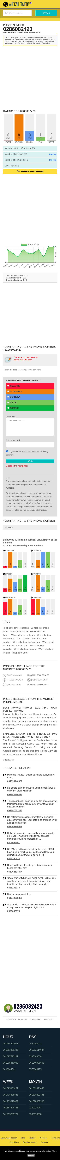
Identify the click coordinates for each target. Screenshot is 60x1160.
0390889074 (11, 1019)
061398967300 (36, 1101)
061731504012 (36, 1019)
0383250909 (48, 1019)
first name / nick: (13, 440)
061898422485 (36, 1095)
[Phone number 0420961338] (43, 567)
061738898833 (10, 1095)
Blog (23, 1138)
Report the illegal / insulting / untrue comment (22, 370)
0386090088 (35, 1114)
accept (31, 1155)
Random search (30, 1142)
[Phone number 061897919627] (43, 614)
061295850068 (14, 826)
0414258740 (23, 1019)
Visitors (32, 1138)
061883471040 (36, 1088)
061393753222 (10, 1114)
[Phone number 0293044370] (15, 567)
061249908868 (14, 898)
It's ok (13, 402)
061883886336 (14, 794)
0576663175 (13, 911)
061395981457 (10, 1088)
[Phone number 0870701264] (15, 591)
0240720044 (35, 1108)
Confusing (15, 391)
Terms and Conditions (30, 451)
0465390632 (13, 858)
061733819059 (10, 1101)
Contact (44, 1142)
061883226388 (10, 1108)
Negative (15, 386)
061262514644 (14, 872)
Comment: (10, 416)
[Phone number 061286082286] (15, 614)
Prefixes (43, 1138)
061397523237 (14, 810)
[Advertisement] (30, 77)
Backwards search (9, 1138)
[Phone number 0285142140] (43, 591)
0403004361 (13, 842)
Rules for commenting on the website (30, 510)
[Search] (17, 11)
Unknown (15, 397)
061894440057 (14, 781)
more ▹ (52, 154)
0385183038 (13, 888)
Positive (14, 408)
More (54, 1151)
